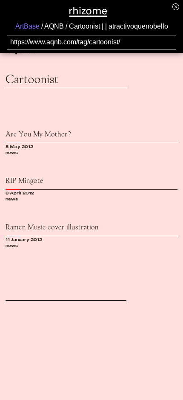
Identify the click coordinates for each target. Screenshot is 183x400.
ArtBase (27, 26)
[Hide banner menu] (176, 6)
